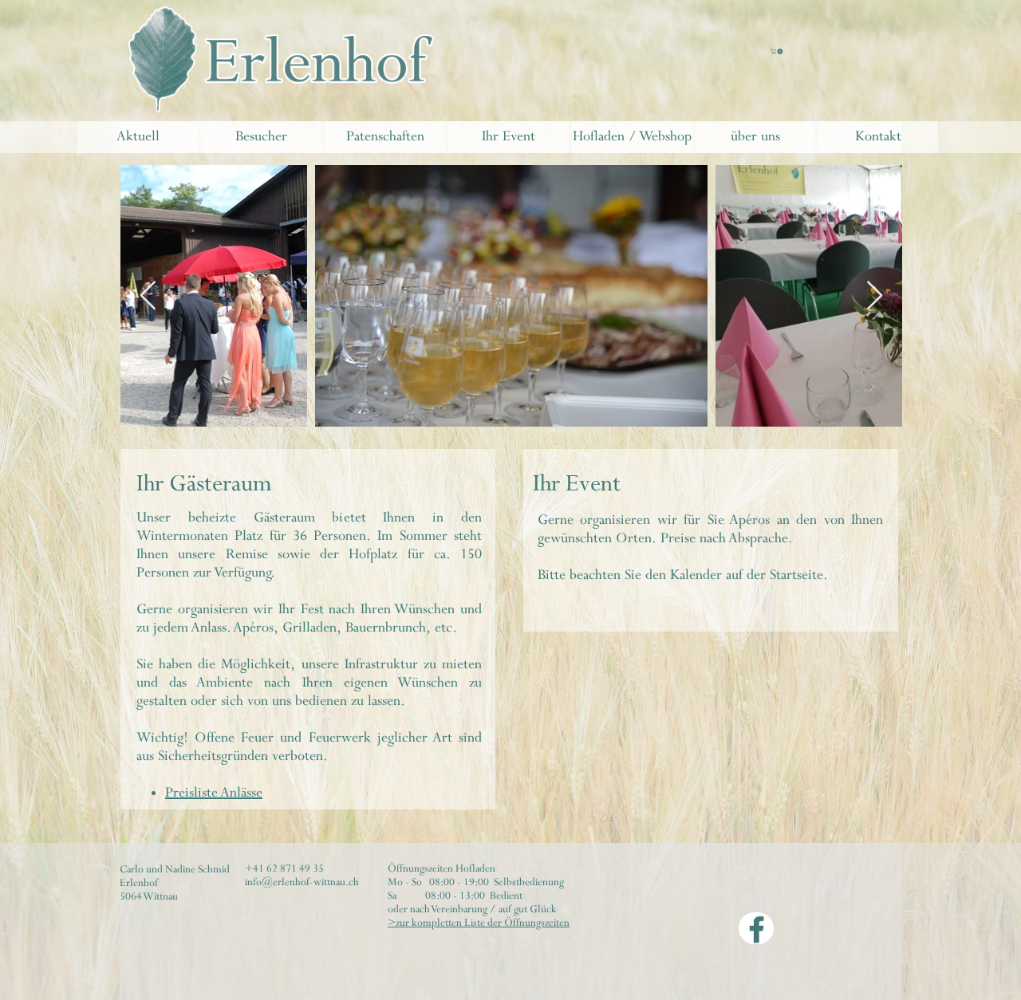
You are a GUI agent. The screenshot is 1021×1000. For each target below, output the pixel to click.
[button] (777, 51)
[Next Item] (874, 296)
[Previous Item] (148, 296)
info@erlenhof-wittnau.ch (302, 882)
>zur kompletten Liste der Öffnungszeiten (479, 923)
